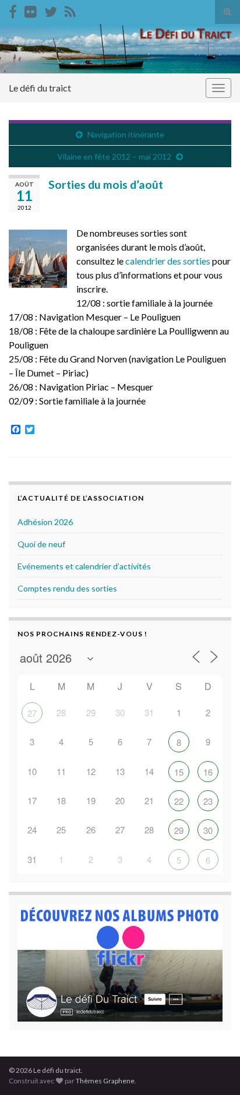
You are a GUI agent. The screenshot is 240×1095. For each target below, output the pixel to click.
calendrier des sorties (167, 260)
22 (178, 801)
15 (178, 772)
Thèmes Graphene (105, 1080)
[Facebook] (13, 9)
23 (208, 801)
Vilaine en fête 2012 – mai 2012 (114, 156)
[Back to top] (213, 1068)
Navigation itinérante (125, 134)
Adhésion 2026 (45, 522)
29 (178, 830)
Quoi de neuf (41, 544)
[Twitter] (50, 9)
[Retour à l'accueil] (120, 48)
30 (208, 830)
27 (32, 713)
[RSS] (70, 9)
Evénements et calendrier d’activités (84, 566)
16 (208, 772)
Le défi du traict (40, 87)
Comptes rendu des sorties (67, 588)
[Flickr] (30, 9)
